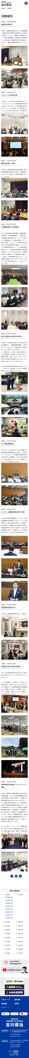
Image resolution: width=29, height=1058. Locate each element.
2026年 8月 (9, 897)
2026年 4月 (9, 909)
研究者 (17, 1003)
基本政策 (17, 999)
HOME (3, 8)
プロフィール (5, 999)
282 (16, 876)
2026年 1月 (9, 918)
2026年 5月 (9, 906)
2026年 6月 (9, 903)
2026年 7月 (9, 900)
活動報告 (4, 1003)
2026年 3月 (9, 912)
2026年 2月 (9, 915)
